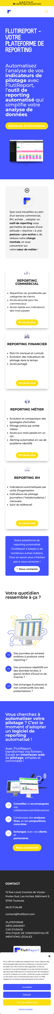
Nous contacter (28, 569)
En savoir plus (27, 322)
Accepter (27, 987)
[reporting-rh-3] (27, 163)
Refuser (27, 994)
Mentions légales (26, 1009)
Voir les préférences (27, 1002)
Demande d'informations (26, 126)
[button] (49, 956)
